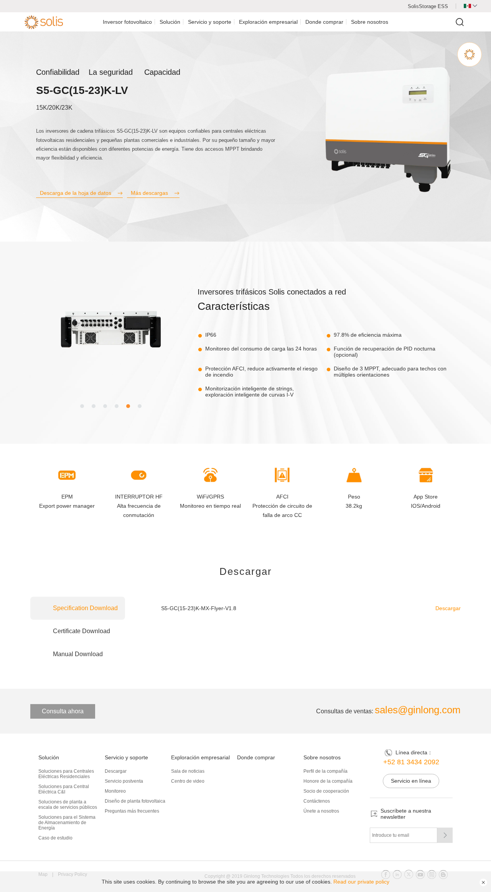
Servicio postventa (124, 781)
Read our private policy (361, 882)
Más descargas (149, 193)
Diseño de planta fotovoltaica (135, 801)
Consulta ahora (63, 711)
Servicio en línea (411, 781)
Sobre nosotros (369, 22)
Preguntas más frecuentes (132, 811)
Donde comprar (324, 22)
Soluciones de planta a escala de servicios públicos (67, 804)
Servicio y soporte (209, 22)
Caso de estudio (55, 838)
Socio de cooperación (326, 791)
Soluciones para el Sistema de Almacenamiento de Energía (67, 823)
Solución (170, 22)
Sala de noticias (187, 771)
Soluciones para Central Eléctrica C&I (63, 789)
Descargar (448, 608)
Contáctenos (316, 801)
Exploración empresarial (268, 22)
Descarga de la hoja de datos (75, 193)
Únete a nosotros (321, 811)
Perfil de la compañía (325, 771)
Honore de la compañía (328, 781)
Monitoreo (115, 791)
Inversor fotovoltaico (127, 22)
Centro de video (187, 781)
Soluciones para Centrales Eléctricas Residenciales (66, 774)
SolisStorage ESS (428, 6)
